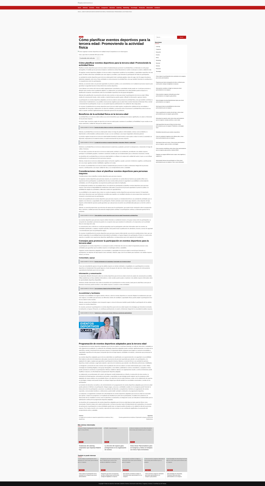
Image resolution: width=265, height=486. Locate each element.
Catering (118, 7)
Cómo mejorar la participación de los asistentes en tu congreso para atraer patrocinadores (171, 77)
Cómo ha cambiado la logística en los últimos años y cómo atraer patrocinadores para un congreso (169, 137)
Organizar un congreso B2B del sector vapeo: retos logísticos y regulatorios (171, 155)
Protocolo (142, 7)
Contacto (157, 7)
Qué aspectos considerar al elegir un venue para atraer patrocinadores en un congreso (169, 89)
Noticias (85, 7)
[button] (186, 7)
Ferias (98, 7)
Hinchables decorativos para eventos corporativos (168, 132)
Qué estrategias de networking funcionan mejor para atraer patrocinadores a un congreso (170, 101)
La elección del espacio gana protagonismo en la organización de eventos (115, 447)
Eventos (91, 7)
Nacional (112, 7)
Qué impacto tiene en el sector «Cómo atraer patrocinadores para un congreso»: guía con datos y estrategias (170, 143)
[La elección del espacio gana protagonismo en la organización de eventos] (116, 435)
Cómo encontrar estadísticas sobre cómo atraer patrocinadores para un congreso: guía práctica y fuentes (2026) (171, 149)
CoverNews (156, 483)
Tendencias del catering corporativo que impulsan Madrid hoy (90, 447)
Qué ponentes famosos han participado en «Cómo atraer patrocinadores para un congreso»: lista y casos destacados (170, 161)
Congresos (104, 7)
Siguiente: (136, 417)
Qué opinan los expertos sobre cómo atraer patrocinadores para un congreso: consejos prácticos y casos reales (170, 119)
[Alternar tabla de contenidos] (97, 58)
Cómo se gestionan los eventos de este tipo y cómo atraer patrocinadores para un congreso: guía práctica (169, 113)
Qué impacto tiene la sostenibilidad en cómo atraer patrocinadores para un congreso (168, 107)
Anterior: (96, 417)
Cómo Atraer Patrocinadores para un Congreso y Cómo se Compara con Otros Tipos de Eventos (141, 447)
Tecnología (134, 7)
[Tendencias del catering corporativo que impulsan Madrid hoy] (90, 435)
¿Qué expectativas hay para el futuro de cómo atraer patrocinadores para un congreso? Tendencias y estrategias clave (170, 126)
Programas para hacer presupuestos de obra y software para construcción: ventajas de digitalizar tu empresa (170, 83)
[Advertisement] (132, 23)
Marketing (126, 7)
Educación (150, 7)
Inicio (79, 7)
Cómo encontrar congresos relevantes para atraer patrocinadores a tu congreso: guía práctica (167, 95)
